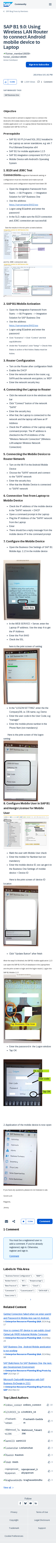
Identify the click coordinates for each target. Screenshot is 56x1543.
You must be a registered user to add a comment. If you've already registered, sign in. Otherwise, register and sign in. (26, 1245)
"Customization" (26, 1291)
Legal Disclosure (42, 1520)
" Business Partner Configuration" (18, 1276)
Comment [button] (44, 1221)
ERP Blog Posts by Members (17, 11)
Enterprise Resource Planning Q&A (23, 1321)
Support (42, 1528)
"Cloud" (35, 1286)
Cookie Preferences (14, 1536)
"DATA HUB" (42, 1291)
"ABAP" (38, 1276)
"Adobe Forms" (10, 1281)
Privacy (14, 1512)
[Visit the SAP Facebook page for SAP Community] (20, 1503)
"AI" (23, 1281)
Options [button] (27, 70)
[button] (6, 81)
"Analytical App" (36, 1281)
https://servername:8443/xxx (23, 205)
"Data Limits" (10, 1296)
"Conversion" (10, 1291)
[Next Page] (30, 1299)
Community (20, 4)
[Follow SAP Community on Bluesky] (25, 1503)
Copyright (14, 1520)
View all (7, 1487)
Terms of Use (42, 1512)
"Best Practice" (10, 1286)
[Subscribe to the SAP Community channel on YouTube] (30, 1503)
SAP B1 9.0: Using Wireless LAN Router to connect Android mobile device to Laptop (25, 37)
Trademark (14, 1528)
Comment (14, 1256)
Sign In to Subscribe (39, 64)
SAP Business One (12, 95)
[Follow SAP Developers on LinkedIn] (36, 1503)
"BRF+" (24, 1286)
